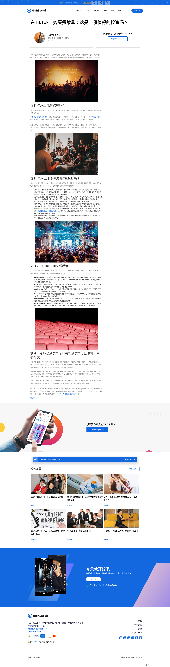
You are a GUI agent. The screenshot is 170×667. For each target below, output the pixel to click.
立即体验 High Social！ (117, 39)
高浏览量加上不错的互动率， (47, 211)
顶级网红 (96, 117)
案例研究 (96, 10)
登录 (119, 10)
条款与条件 (131, 657)
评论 (105, 10)
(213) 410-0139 (34, 632)
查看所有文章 (132, 469)
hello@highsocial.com (37, 629)
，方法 (62, 117)
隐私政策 (139, 657)
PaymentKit (36, 642)
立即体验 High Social (97, 430)
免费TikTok (137, 632)
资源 (112, 10)
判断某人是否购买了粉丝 (39, 117)
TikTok (50, 41)
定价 (87, 10)
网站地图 (124, 657)
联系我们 (138, 625)
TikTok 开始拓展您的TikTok (67, 394)
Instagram (78, 10)
